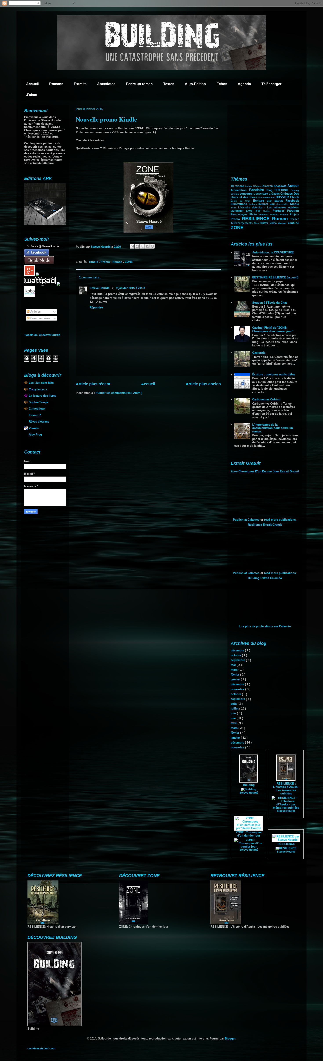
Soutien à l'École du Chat (269, 302)
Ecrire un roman (139, 84)
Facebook (292, 200)
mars (234, 669)
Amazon (268, 186)
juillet (235, 708)
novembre (238, 689)
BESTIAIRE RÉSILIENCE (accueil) (275, 277)
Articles (35, 311)
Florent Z (35, 415)
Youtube (293, 223)
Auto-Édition (195, 84)
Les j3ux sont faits (41, 382)
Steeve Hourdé (99, 288)
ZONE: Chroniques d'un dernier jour (248, 834)
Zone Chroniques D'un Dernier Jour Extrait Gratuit (265, 471)
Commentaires (39, 318)
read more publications (280, 519)
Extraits (80, 84)
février (235, 674)
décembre (238, 650)
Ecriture (260, 200)
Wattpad (283, 223)
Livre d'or (254, 210)
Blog (271, 190)
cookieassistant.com (41, 1048)
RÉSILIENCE (286, 844)
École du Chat (242, 201)
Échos (221, 84)
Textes (168, 84)
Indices (254, 204)
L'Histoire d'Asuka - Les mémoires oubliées (268, 207)
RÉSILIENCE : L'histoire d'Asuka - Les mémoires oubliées (286, 788)
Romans (56, 84)
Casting (295, 190)
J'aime (31, 95)
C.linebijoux (37, 408)
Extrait (280, 200)
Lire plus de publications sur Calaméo (265, 626)
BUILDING (282, 190)
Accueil (32, 84)
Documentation (267, 197)
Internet (264, 204)
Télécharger (271, 84)
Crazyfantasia (38, 389)
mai (234, 665)
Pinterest (264, 214)
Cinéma (235, 194)
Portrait (275, 214)
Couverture (261, 193)
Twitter (265, 223)
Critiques (287, 193)
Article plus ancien (203, 384)
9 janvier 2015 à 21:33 (130, 288)
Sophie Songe (38, 402)
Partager (280, 210)
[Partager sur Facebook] (147, 246)
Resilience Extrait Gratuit (265, 524)
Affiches (257, 186)
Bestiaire (258, 190)
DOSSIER (283, 197)
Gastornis (258, 352)
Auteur (293, 186)
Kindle (94, 261)
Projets (294, 214)
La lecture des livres (42, 395)
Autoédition (240, 190)
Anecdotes (106, 84)
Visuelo (34, 428)
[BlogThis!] (137, 246)
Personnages (240, 214)
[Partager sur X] (142, 246)
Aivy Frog (35, 434)
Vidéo (274, 223)
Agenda (244, 84)
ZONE (129, 261)
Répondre (96, 307)
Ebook (294, 197)
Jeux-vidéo (283, 204)
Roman (118, 261)
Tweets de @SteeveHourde (42, 335)
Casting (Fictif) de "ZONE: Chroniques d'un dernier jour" (272, 329)
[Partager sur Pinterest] (152, 246)
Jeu (273, 204)
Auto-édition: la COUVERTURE (273, 252)
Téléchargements (242, 223)
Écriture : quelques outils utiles (273, 374)
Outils (267, 211)
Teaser (294, 219)
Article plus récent (93, 384)
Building (249, 785)
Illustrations (240, 204)
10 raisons (238, 186)
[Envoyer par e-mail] (132, 246)
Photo (254, 214)
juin (234, 713)
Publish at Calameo (246, 519)
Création (274, 193)
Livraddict (238, 210)
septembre (238, 660)
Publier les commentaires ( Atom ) (119, 392)
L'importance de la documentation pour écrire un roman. (272, 428)
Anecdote (280, 186)
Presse (285, 214)
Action (249, 186)
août (234, 703)
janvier (236, 679)
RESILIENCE (257, 218)
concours (247, 193)
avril (234, 723)
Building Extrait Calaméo (265, 578)
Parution (293, 210)
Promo (106, 261)
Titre (257, 223)
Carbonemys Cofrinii (266, 399)
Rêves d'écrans (39, 421)
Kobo (234, 207)
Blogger (230, 1038)
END (270, 201)
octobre (236, 655)
